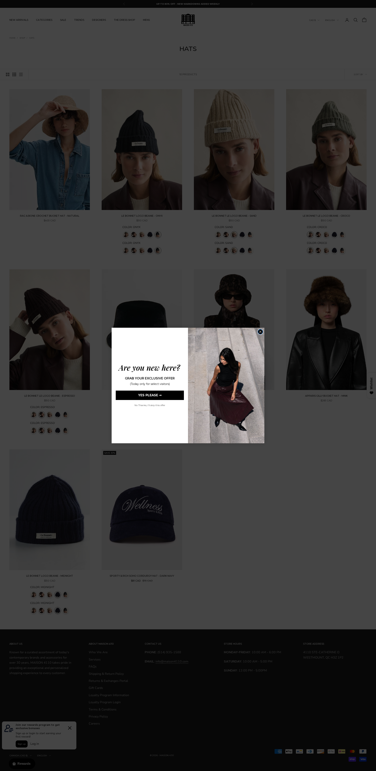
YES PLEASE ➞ (150, 395)
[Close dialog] (260, 331)
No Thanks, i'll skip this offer (150, 405)
